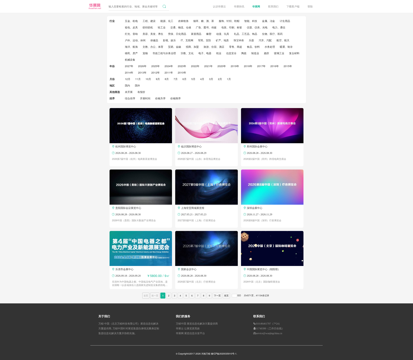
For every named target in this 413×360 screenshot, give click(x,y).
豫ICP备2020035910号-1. (224, 353)
